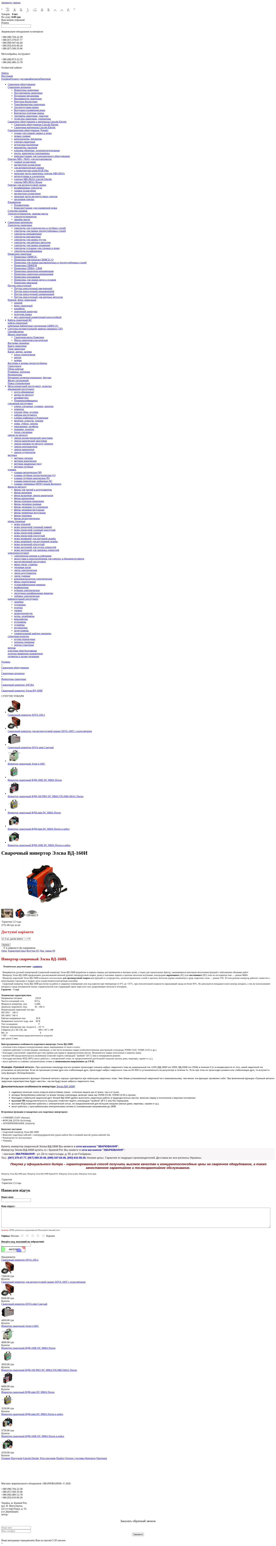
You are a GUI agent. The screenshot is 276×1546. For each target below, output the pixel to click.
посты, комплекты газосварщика (32, 153)
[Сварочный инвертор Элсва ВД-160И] (43, 906)
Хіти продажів (48, 1458)
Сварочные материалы (20, 222)
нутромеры (20, 622)
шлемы (18, 360)
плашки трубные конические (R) (32, 478)
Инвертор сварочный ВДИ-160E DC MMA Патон (35, 780)
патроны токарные (24, 642)
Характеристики (17, 950)
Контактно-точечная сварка (29, 113)
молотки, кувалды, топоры (28, 420)
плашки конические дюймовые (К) (33, 481)
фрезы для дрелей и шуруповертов (33, 489)
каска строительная (24, 354)
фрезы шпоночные (24, 498)
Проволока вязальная (25, 282)
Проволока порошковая (27, 277)
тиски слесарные (23, 432)
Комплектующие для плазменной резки (35, 208)
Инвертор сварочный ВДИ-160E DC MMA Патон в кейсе (39, 845)
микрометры (21, 619)
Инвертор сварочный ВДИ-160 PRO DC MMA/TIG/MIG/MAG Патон (45, 796)
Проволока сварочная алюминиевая (33, 274)
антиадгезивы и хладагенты (29, 176)
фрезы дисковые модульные (29, 509)
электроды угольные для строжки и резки (37, 248)
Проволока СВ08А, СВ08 (28, 268)
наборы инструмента (25, 415)
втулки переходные (24, 639)
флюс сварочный (23, 305)
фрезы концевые (23, 492)
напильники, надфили (26, 426)
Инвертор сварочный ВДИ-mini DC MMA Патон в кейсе (38, 829)
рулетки (18, 607)
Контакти (35, 78)
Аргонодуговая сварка (26, 107)
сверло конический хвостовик (30, 440)
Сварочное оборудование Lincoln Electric (36, 124)
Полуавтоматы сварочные (28, 93)
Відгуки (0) (33, 950)
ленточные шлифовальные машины (33, 593)
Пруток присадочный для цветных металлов (38, 297)
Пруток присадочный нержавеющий (34, 291)
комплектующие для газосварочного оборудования (42, 156)
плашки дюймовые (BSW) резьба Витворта (37, 484)
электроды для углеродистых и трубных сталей (40, 228)
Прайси (60, 1458)
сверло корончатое (24, 449)
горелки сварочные (24, 141)
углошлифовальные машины (29, 584)
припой (18, 302)
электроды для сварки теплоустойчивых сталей (40, 231)
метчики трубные (23, 466)
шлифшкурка (21, 397)
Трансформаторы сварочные (29, 104)
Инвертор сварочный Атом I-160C (26, 763)
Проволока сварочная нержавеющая (34, 271)
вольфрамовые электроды (28, 187)
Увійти (5, 73)
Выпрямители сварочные (28, 98)
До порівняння (27, 948)
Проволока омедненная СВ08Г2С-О (34, 259)
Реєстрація (7, 76)
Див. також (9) (47, 950)
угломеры (19, 624)
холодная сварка (23, 314)
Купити (5, 1279)
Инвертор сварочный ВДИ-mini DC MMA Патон (34, 812)
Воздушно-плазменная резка (29, 110)
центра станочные (24, 645)
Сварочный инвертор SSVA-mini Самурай (31, 747)
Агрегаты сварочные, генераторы (32, 118)
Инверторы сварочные (26, 90)
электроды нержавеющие (28, 233)
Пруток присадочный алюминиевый (34, 294)
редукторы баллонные (26, 144)
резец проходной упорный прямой (33, 527)
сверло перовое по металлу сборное (33, 443)
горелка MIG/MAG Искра (28, 182)
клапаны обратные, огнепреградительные (37, 150)
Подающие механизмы (26, 95)
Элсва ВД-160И (65, 1086)
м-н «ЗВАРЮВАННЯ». (21, 1514)
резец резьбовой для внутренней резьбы (36, 541)
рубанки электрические (27, 590)
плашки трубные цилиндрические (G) (35, 475)
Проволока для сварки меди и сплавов (35, 279)
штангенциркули (23, 613)
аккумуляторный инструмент (30, 561)
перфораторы (21, 587)
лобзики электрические (27, 596)
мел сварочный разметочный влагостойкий (37, 317)
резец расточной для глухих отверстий (35, 547)
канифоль (19, 308)
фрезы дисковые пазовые (27, 504)
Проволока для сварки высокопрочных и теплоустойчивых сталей (50, 262)
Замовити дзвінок (11, 2)
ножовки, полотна (24, 429)
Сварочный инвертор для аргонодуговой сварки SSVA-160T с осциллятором (50, 731)
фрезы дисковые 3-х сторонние (31, 507)
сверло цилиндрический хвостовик (33, 438)
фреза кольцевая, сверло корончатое (33, 495)
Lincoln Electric (31, 1458)
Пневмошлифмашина (26, 400)
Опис (4, 950)
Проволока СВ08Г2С (25, 256)
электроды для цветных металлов (32, 242)
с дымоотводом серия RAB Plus (31, 170)
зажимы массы (22, 219)
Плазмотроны (21, 205)
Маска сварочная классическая (31, 340)
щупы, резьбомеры (24, 616)
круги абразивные (24, 392)
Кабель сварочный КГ (20, 320)
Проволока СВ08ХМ (25, 265)
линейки (18, 601)
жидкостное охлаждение (27, 164)
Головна (5, 78)
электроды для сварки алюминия (32, 245)
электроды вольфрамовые (28, 251)
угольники (20, 604)
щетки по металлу (24, 394)
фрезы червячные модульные (30, 512)
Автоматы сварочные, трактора (31, 116)
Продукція (16, 1458)
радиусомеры (21, 630)
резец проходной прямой (27, 532)
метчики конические (25, 461)
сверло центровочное (25, 446)
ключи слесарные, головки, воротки (34, 406)
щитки (17, 357)
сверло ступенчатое (24, 452)
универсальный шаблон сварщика (32, 633)
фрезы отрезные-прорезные (29, 501)
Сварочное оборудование (21, 84)
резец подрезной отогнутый (29, 544)
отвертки (19, 409)
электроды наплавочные (27, 236)
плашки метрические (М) (28, 472)
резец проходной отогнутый (29, 535)
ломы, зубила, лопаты (26, 423)
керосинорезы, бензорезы (28, 139)
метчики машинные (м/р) (28, 463)
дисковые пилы (22, 567)
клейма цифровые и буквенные (31, 417)
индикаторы (20, 627)
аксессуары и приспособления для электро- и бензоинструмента (49, 558)
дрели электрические (25, 570)
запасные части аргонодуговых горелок (35, 196)
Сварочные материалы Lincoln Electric (35, 127)
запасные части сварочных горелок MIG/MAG (39, 173)
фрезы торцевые (23, 515)
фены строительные (25, 581)
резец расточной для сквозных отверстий (36, 550)
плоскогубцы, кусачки (26, 412)
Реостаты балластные (25, 101)
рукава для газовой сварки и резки (33, 133)
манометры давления (25, 147)
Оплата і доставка (20, 78)
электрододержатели (25, 216)
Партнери (45, 78)
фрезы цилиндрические (27, 518)
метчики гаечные (23, 458)
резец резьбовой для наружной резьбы (35, 538)
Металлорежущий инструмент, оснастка (30, 386)
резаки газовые (22, 136)
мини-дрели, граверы (25, 564)
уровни (18, 610)
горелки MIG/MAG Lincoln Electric (33, 179)
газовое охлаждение (25, 162)
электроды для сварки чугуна (30, 239)
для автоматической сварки (29, 167)
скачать (37, 966)
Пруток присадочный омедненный (33, 288)
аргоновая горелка (24, 199)
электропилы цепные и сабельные (32, 555)
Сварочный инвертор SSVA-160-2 (26, 715)
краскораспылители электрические (33, 578)
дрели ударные (22, 576)
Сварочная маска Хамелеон (29, 337)
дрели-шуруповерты (25, 573)
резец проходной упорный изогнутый (34, 530)
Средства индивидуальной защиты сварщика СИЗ (35, 328)
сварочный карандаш (25, 311)
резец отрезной (22, 524)
